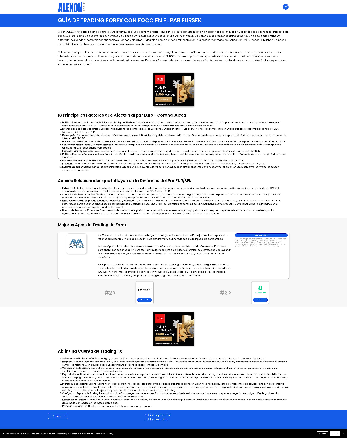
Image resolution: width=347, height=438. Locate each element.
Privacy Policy (107, 433)
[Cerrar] (343, 433)
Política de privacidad (158, 415)
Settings (322, 433)
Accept (335, 433)
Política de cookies (156, 419)
